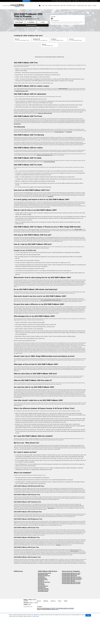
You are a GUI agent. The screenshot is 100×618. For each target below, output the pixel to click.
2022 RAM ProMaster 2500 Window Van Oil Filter (71, 579)
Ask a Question (19, 22)
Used (46, 5)
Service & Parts (56, 5)
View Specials (30, 22)
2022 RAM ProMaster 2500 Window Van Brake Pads (72, 578)
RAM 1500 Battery (41, 584)
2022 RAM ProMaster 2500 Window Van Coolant (71, 577)
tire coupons (50, 196)
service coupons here (63, 88)
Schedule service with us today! (21, 91)
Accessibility (55, 608)
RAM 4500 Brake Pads (42, 578)
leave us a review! (78, 229)
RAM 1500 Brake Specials (43, 586)
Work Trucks (63, 5)
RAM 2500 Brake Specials (43, 591)
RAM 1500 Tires (41, 583)
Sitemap (65, 601)
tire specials (58, 545)
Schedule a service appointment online (44, 155)
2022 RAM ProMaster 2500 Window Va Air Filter (71, 573)
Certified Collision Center (82, 5)
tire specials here (17, 123)
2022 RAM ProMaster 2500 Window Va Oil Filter (71, 582)
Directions (46, 601)
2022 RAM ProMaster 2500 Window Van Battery (71, 583)
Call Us (42, 22)
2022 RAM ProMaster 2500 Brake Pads (69, 575)
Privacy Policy (35, 616)
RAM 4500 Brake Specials (43, 574)
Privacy (59, 601)
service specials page (59, 132)
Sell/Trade (50, 5)
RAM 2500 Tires (41, 580)
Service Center (51, 508)
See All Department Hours (28, 606)
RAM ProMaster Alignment (43, 588)
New (43, 5)
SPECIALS (71, 5)
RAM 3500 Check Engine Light (44, 582)
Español (94, 5)
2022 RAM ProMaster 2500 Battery (68, 580)
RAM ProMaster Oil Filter (43, 579)
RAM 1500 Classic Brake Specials (44, 573)
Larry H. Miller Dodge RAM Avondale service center (51, 300)
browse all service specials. (49, 161)
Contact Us (53, 601)
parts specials (69, 132)
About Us (90, 5)
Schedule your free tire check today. (45, 113)
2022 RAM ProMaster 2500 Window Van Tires (71, 574)
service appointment (74, 550)
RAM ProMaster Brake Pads (43, 589)
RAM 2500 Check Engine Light (44, 575)
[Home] (6, 6)
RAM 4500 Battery (41, 577)
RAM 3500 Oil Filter (41, 587)
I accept (88, 615)
